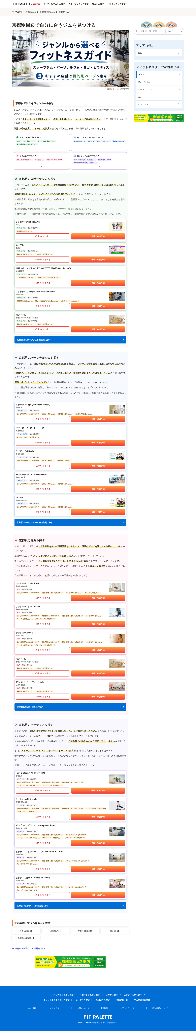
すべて (141, 74)
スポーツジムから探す (78, 4)
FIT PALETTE (17, 12)
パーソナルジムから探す (54, 4)
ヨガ (140, 97)
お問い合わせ (83, 1008)
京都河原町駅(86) (85, 931)
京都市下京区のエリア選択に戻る (30, 948)
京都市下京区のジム (47, 12)
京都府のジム (31, 12)
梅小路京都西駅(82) (26, 938)
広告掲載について (160, 1008)
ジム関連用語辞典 (142, 1000)
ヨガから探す (98, 4)
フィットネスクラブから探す (56, 1000)
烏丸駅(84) (115, 931)
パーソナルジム (145, 89)
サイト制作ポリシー (56, 1008)
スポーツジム (144, 82)
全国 (140, 52)
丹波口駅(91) (55, 931)
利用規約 (105, 1008)
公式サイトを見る (42, 236)
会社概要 (32, 1008)
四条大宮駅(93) (26, 931)
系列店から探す (103, 1000)
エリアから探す (83, 1000)
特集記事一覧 (122, 1000)
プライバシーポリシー (131, 1008)
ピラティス (143, 104)
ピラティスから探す (116, 4)
